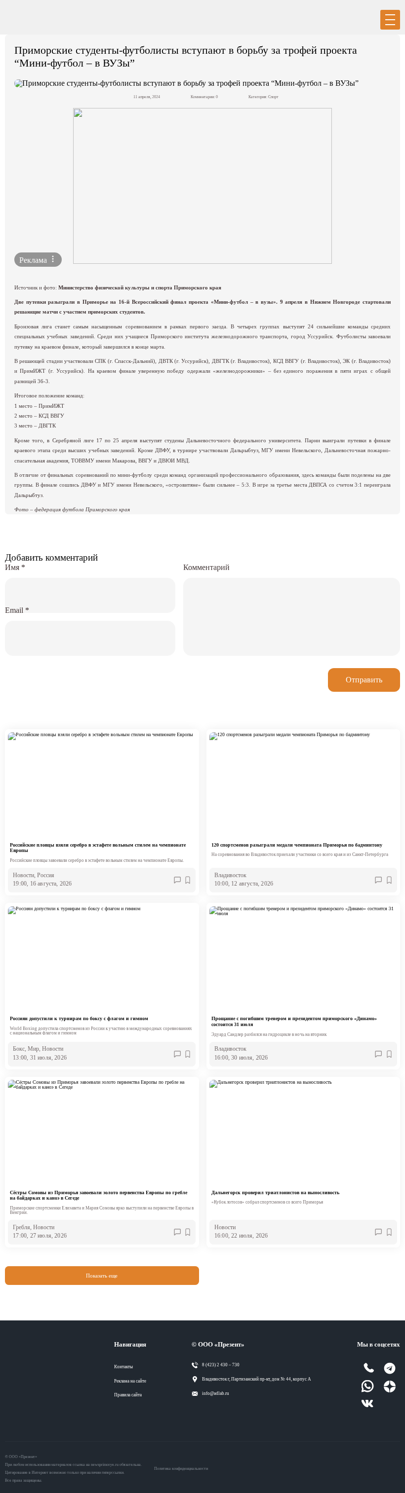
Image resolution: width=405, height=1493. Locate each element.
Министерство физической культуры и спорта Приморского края (139, 287)
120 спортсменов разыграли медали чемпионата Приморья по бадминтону (296, 845)
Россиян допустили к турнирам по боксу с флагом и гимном (79, 1018)
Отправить (364, 679)
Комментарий (206, 567)
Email (17, 610)
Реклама (34, 260)
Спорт (273, 96)
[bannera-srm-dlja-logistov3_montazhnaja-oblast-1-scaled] (202, 186)
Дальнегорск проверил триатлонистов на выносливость (275, 1192)
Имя (15, 567)
